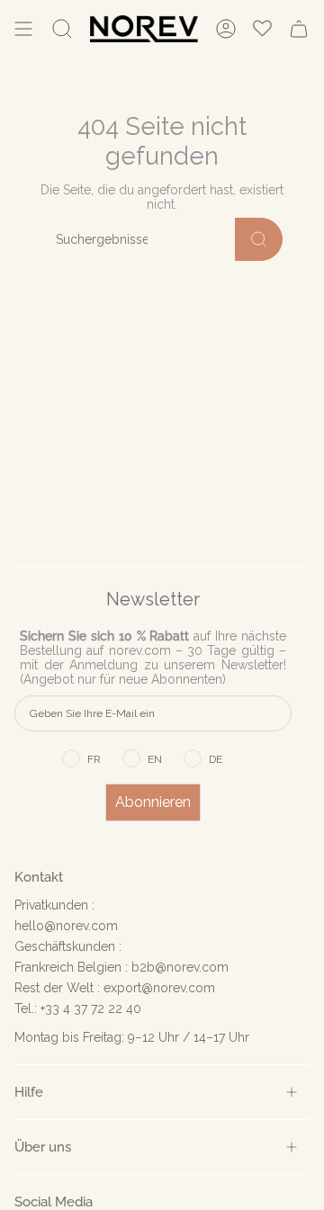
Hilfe (28, 1091)
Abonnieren (153, 802)
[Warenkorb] (299, 28)
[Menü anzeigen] (23, 28)
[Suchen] (259, 239)
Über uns (42, 1146)
